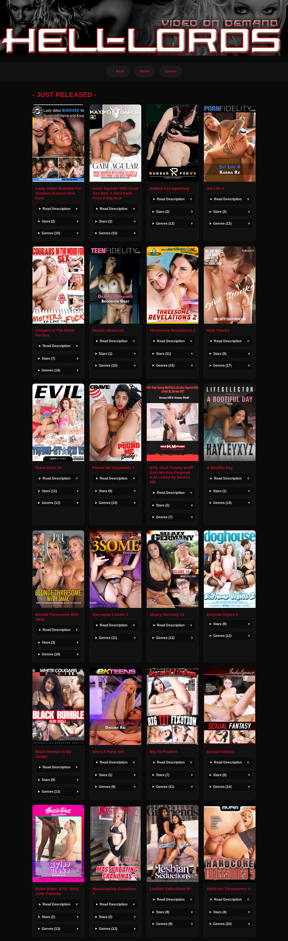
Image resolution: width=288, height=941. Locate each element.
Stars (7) (48, 358)
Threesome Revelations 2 (172, 330)
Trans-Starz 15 (48, 468)
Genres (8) (107, 787)
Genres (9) (164, 924)
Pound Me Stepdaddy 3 (113, 468)
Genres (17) (222, 365)
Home (144, 71)
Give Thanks (218, 330)
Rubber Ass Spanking (169, 188)
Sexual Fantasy (220, 752)
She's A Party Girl (108, 752)
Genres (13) (51, 791)
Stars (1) (105, 353)
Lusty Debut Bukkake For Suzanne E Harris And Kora (58, 193)
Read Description (56, 209)
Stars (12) (49, 491)
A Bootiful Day (220, 468)
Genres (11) (108, 638)
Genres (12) (165, 223)
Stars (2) (48, 221)
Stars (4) (219, 912)
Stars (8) (162, 912)
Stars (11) (163, 353)
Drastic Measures (108, 330)
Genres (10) (108, 233)
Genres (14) (51, 370)
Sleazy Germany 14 (167, 614)
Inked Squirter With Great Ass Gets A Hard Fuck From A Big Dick (115, 193)
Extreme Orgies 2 (222, 614)
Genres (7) (164, 517)
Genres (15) (165, 365)
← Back (118, 71)
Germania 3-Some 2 (110, 614)
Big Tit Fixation (163, 752)
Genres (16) (51, 233)
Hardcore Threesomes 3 (228, 889)
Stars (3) (48, 642)
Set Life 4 (215, 188)
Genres (170, 71)
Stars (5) (219, 353)
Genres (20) (222, 924)
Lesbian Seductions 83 (170, 889)
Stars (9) (105, 491)
